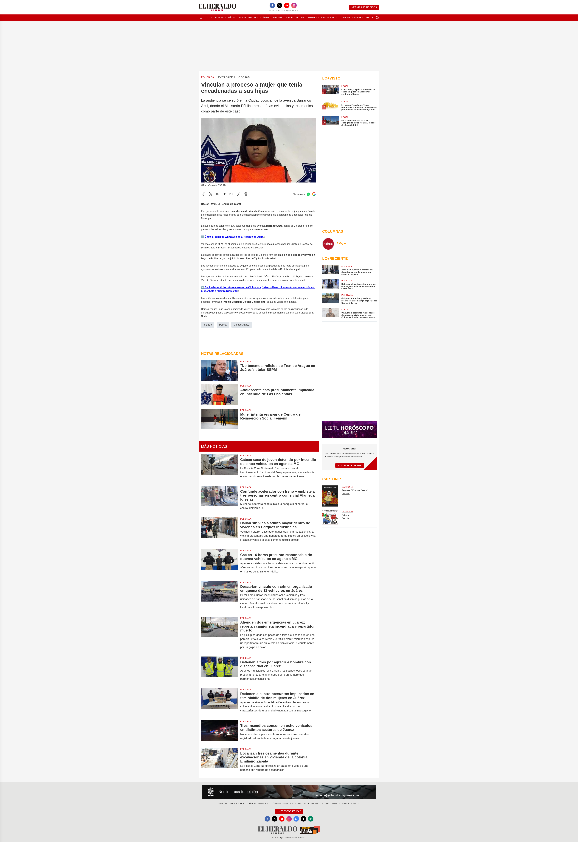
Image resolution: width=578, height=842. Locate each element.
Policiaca (220, 18)
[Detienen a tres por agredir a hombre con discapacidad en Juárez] (219, 670)
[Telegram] (224, 194)
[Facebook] (272, 5)
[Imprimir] (245, 194)
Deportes (357, 18)
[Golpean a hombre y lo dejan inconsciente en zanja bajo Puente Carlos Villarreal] (330, 298)
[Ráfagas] (328, 244)
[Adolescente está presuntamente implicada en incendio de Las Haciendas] (219, 394)
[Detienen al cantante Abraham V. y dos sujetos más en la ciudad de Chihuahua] (330, 284)
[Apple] (303, 819)
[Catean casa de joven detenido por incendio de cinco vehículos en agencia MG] (219, 468)
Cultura (299, 18)
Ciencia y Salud (329, 18)
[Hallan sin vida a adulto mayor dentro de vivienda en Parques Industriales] (219, 531)
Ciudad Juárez (241, 324)
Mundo (242, 18)
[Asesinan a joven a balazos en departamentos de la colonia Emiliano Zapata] (330, 270)
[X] (279, 5)
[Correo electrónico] (231, 194)
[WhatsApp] (218, 194)
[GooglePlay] (310, 819)
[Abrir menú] (201, 18)
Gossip (289, 18)
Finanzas (253, 18)
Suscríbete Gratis (349, 465)
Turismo (345, 18)
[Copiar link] (238, 194)
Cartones (277, 18)
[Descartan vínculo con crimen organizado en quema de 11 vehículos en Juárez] (219, 597)
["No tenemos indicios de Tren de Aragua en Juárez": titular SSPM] (219, 370)
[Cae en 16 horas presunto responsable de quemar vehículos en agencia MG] (219, 563)
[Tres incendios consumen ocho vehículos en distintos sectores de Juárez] (219, 732)
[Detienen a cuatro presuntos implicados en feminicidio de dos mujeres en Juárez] (219, 702)
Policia (223, 324)
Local (210, 18)
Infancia (208, 324)
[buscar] (377, 18)
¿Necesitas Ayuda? (289, 811)
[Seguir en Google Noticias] (313, 194)
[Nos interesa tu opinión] (289, 792)
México (232, 18)
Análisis (264, 18)
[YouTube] (286, 5)
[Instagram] (294, 5)
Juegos (369, 18)
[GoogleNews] (296, 819)
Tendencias (312, 18)
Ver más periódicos (364, 7)
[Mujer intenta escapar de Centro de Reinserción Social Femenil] (219, 419)
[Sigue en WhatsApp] (308, 194)
